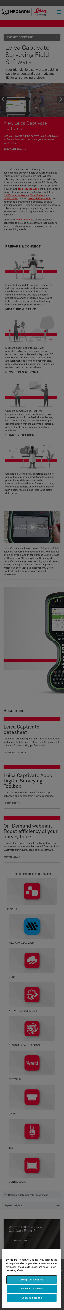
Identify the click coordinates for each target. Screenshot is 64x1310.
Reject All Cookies (32, 1288)
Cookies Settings (32, 1297)
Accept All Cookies (31, 1279)
